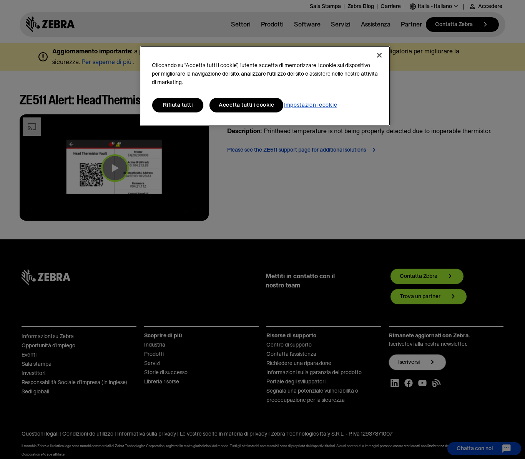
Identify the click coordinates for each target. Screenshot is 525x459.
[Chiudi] (379, 55)
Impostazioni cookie (310, 105)
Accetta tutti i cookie (246, 105)
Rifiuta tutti (178, 105)
